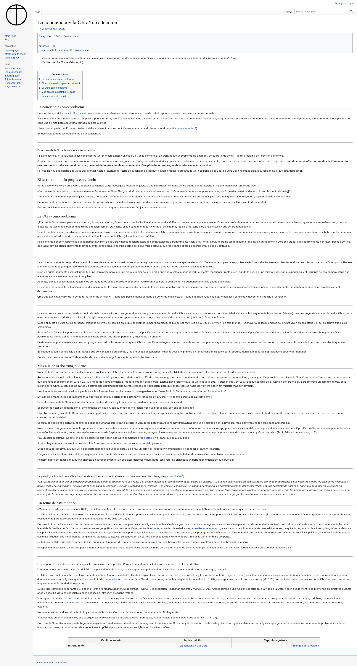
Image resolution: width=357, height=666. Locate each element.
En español (64, 49)
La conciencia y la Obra (53, 28)
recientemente (185, 128)
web (161, 207)
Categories (44, 36)
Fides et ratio (215, 391)
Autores (43, 45)
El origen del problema (305, 645)
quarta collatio (172, 476)
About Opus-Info (44, 662)
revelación (115, 579)
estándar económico (207, 528)
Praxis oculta (71, 36)
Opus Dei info (46, 49)
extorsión (74, 602)
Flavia (81, 113)
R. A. (258, 191)
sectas (148, 437)
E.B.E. (57, 36)
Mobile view (61, 662)
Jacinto (68, 113)
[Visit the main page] (16, 15)
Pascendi (101, 377)
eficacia (154, 528)
